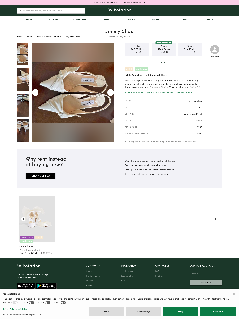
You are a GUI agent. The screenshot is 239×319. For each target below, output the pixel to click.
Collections (79, 20)
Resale (210, 20)
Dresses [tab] (105, 20)
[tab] (29, 19)
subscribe (206, 282)
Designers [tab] (54, 20)
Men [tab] (185, 20)
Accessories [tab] (158, 20)
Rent (164, 62)
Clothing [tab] (132, 20)
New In (28, 20)
